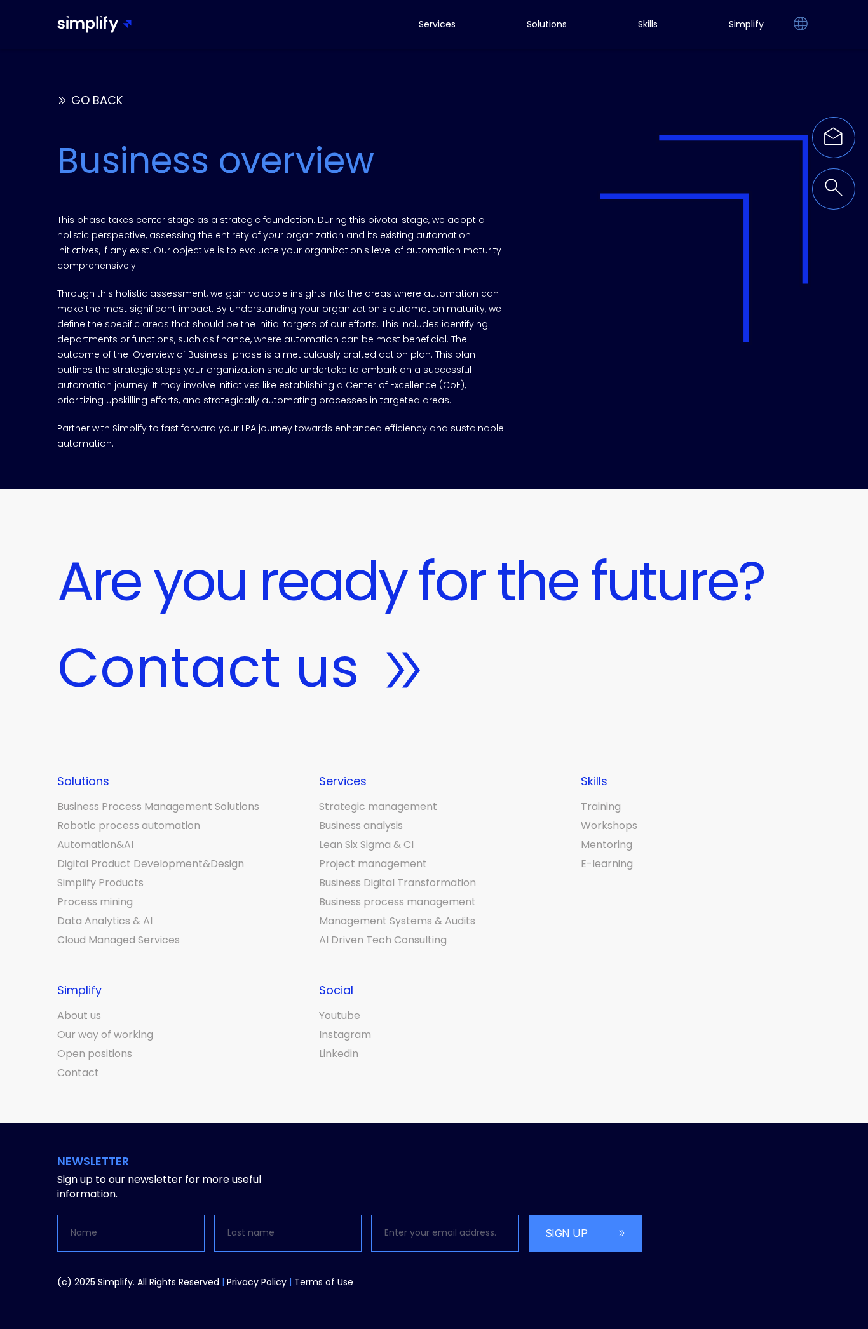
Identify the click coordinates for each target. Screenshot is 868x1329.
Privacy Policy (257, 1282)
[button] (800, 24)
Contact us (208, 668)
